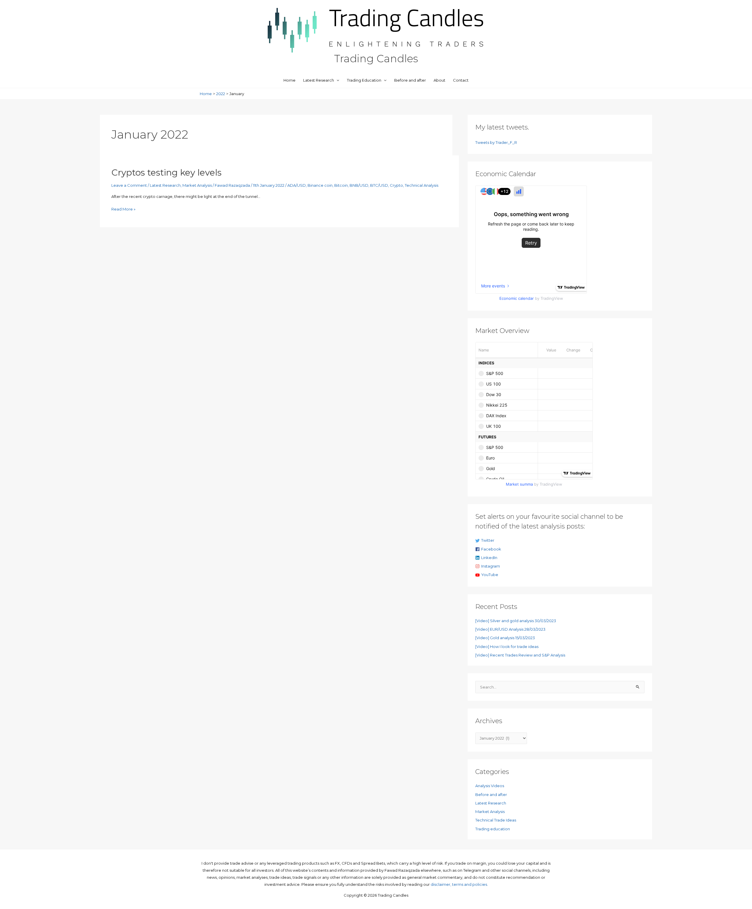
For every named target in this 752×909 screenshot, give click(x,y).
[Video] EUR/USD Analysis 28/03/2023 (510, 629)
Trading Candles (376, 58)
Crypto (396, 185)
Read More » (123, 209)
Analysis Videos (489, 785)
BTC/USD (379, 185)
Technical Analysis (421, 185)
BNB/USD (359, 185)
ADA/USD (296, 185)
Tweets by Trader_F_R (496, 142)
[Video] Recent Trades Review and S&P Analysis (520, 655)
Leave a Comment (129, 185)
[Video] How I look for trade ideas (506, 646)
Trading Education (364, 80)
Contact (461, 80)
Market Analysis (197, 185)
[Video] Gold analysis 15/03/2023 (505, 637)
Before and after (410, 80)
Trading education (492, 828)
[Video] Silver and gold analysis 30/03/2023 (515, 620)
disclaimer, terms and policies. (459, 884)
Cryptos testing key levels (166, 172)
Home (289, 80)
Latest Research (318, 80)
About (439, 80)
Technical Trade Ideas (495, 820)
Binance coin (320, 185)
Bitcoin (341, 185)
